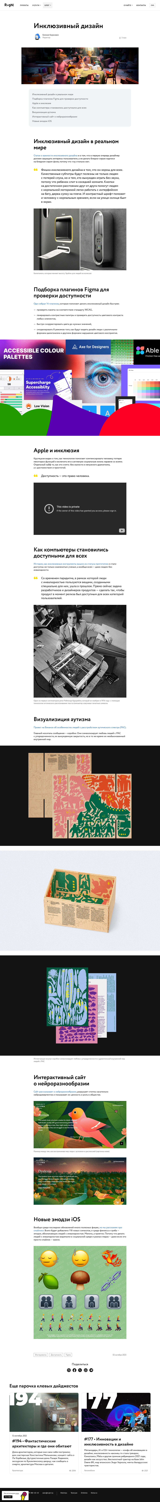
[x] (80, 1370)
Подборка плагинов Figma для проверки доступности (60, 98)
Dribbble (84, 1493)
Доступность (56, 1355)
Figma (68, 1355)
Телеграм (74, 1493)
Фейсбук (63, 1493)
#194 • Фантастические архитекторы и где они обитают (44, 1433)
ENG (152, 5)
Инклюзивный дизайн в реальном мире (52, 94)
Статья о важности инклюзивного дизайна (55, 155)
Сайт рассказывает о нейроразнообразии (55, 1091)
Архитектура (17, 1470)
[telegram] (91, 1370)
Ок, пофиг (8, 1497)
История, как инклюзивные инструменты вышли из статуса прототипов (71, 564)
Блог (47, 5)
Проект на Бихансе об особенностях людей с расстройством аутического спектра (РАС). (80, 727)
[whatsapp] (86, 1370)
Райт (9, 5)
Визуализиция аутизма (44, 112)
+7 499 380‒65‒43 (32, 1493)
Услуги (35, 5)
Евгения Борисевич (46, 36)
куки (17, 1493)
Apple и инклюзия (41, 103)
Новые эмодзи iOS (42, 121)
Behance (94, 1493)
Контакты (141, 5)
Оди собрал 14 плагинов (46, 303)
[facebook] (74, 1370)
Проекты (24, 5)
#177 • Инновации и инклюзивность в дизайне (116, 1433)
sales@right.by (47, 1493)
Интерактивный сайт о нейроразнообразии (54, 116)
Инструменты (41, 1355)
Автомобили (89, 1470)
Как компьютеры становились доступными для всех (59, 107)
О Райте (127, 5)
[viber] (69, 1370)
